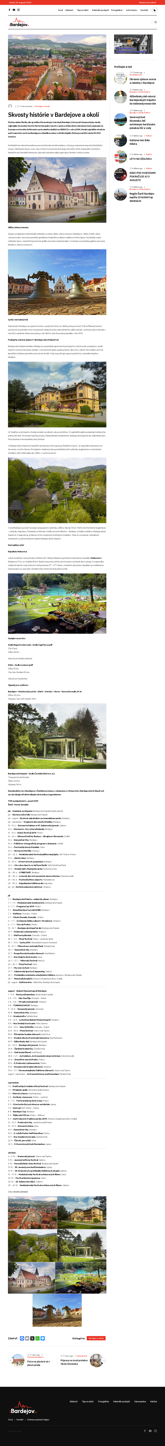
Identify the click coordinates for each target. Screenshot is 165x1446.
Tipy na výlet (82, 10)
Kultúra (147, 92)
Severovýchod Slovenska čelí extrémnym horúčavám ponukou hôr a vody (142, 122)
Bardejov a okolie (43, 106)
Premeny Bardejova (35, 1357)
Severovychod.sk (20, 1191)
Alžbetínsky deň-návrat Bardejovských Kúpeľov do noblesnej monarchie (143, 100)
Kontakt (144, 10)
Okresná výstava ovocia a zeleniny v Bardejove (143, 81)
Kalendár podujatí (100, 10)
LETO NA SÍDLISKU (141, 159)
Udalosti (69, 10)
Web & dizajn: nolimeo (14, 1431)
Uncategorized (136, 75)
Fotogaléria (116, 10)
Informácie (131, 10)
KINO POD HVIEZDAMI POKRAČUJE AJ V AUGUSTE (143, 176)
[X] (32, 1338)
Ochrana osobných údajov (38, 1420)
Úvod (60, 10)
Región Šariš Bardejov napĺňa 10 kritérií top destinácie (142, 197)
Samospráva (82, 1356)
